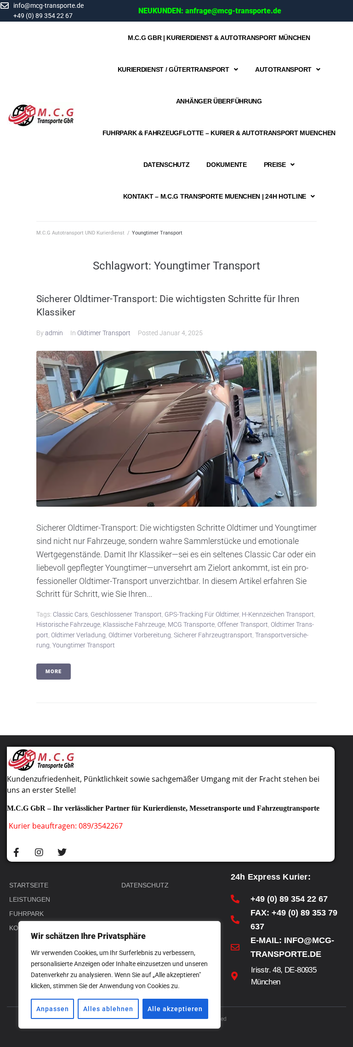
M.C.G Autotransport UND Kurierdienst (80, 233)
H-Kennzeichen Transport (278, 614)
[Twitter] (62, 852)
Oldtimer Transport (104, 333)
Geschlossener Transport (126, 614)
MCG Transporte (191, 624)
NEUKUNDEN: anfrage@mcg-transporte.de (209, 10)
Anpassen (52, 1009)
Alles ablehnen (108, 1009)
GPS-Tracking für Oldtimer (202, 614)
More (54, 672)
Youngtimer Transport (83, 645)
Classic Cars (70, 614)
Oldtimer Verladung (78, 635)
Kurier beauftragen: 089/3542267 (66, 826)
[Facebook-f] (16, 852)
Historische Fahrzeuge (68, 624)
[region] (119, 975)
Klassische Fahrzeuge (134, 624)
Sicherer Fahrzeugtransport (213, 635)
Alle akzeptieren (175, 1009)
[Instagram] (39, 852)
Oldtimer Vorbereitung (139, 635)
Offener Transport (242, 624)
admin (54, 333)
